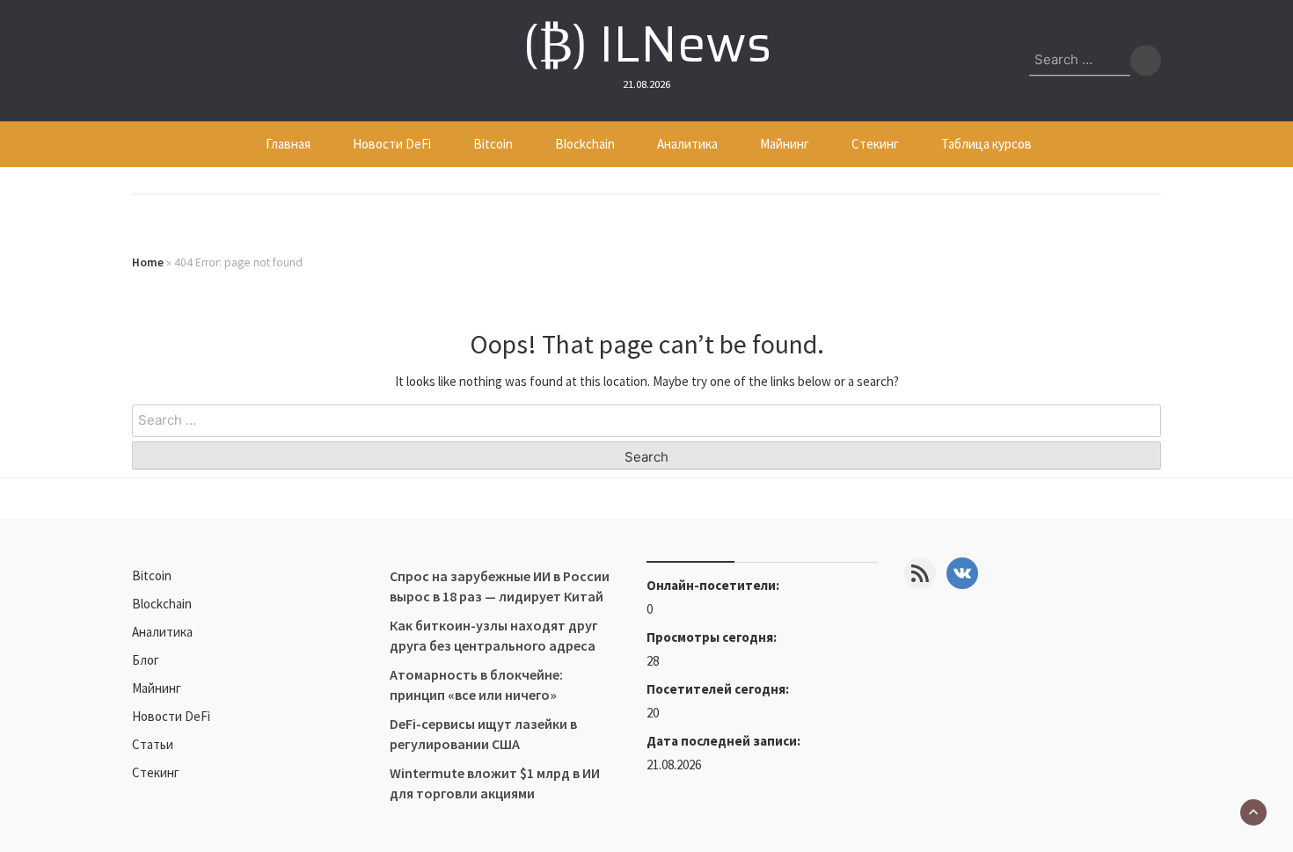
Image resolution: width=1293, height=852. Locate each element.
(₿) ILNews (646, 44)
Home (148, 262)
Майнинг (784, 143)
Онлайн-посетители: (714, 585)
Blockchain (585, 143)
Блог (145, 660)
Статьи (152, 744)
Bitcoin (493, 143)
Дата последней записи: (724, 740)
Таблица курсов (986, 143)
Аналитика (687, 143)
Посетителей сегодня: (719, 689)
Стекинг (875, 143)
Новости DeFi (392, 143)
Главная (288, 143)
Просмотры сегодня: (712, 637)
